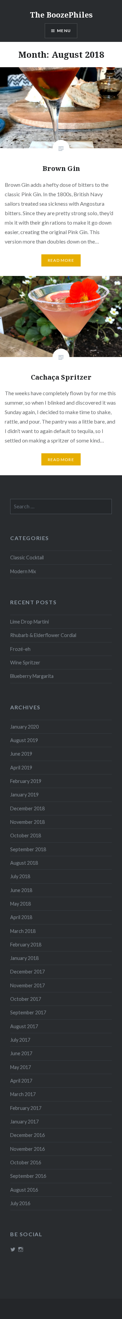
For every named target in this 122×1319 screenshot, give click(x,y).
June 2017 (21, 1053)
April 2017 (21, 1081)
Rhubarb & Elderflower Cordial (43, 635)
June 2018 (21, 890)
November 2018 (27, 822)
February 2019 (25, 781)
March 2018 (23, 931)
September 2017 (28, 1012)
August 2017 (24, 1026)
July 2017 (20, 1040)
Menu (64, 30)
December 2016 (27, 1135)
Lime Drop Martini (29, 622)
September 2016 (28, 1176)
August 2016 (24, 1190)
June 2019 (21, 754)
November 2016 (27, 1149)
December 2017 (27, 971)
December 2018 (27, 808)
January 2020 (24, 727)
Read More (61, 260)
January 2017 (24, 1121)
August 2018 (24, 863)
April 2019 (21, 767)
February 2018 (25, 944)
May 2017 (20, 1067)
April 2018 (21, 917)
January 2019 (24, 794)
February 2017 (25, 1108)
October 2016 (25, 1162)
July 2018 (20, 876)
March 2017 (23, 1094)
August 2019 (24, 740)
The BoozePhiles (61, 14)
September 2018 (28, 849)
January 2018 (24, 958)
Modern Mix (23, 571)
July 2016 (20, 1203)
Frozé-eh (20, 649)
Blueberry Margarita (32, 676)
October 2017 (25, 999)
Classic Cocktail (27, 557)
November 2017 (27, 985)
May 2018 (20, 904)
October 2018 (25, 835)
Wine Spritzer (25, 662)
